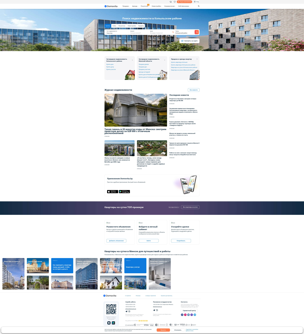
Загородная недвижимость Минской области (149, 60)
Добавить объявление (116, 241)
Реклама (138, 295)
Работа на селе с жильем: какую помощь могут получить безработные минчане (183, 153)
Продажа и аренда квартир (181, 59)
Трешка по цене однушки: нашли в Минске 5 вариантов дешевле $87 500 (184, 144)
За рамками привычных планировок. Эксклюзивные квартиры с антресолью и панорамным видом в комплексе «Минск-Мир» (183, 111)
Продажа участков (144, 69)
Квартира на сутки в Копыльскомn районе (184, 67)
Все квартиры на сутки (190, 207)
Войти (149, 241)
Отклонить (177, 330)
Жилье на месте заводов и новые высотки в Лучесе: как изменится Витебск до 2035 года (117, 160)
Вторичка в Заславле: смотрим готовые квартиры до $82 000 (182, 99)
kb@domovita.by (157, 306)
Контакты (184, 302)
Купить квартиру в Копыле (179, 62)
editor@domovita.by (130, 309)
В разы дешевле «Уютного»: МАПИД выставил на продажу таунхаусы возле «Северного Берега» (182, 123)
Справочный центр (189, 310)
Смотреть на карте (191, 41)
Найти (197, 32)
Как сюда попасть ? (174, 207)
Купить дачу (110, 67)
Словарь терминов (150, 295)
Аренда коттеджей (144, 72)
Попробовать (181, 241)
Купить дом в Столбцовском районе (150, 77)
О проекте (128, 295)
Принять (163, 330)
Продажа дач (143, 67)
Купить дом (109, 64)
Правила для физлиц (166, 295)
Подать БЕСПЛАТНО (185, 2)
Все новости (194, 90)
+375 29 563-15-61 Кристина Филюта (163, 304)
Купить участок (111, 69)
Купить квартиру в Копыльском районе (183, 65)
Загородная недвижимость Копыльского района (116, 60)
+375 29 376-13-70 (130, 304)
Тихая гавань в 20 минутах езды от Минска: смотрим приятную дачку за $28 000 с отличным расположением (135, 131)
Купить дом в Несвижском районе (149, 74)
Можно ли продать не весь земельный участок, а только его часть (182, 134)
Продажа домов (144, 64)
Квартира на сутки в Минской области (183, 70)
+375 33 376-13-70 (130, 306)
